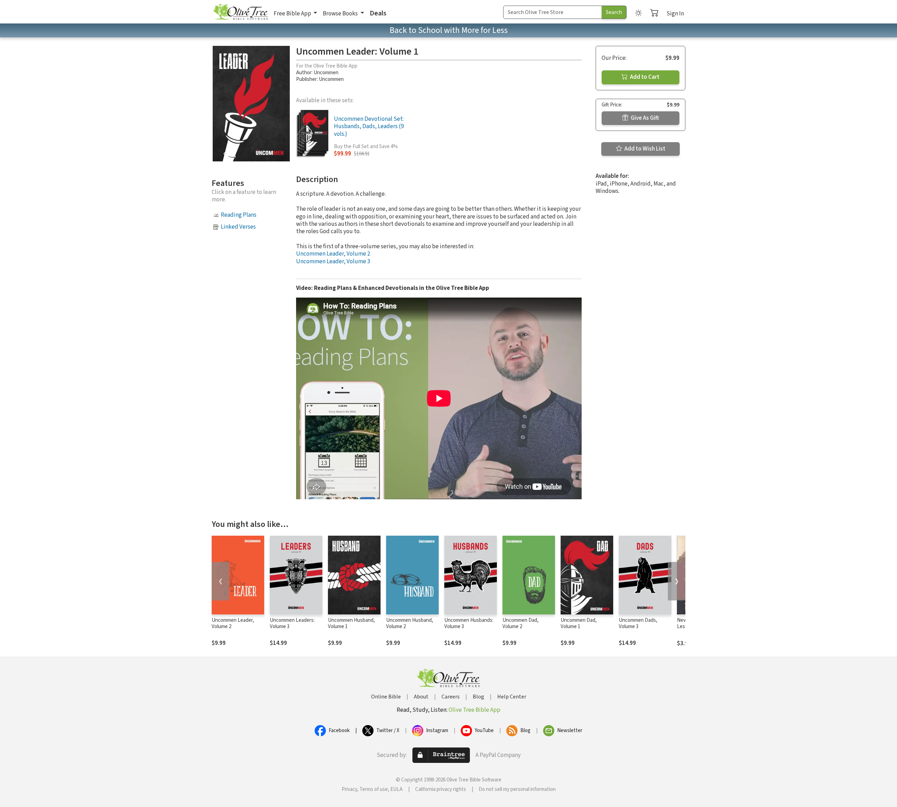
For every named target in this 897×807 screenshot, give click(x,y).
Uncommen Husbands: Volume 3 (468, 624)
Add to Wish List (644, 149)
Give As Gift (644, 118)
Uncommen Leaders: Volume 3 (292, 624)
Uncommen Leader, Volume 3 (333, 261)
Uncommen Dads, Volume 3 (638, 624)
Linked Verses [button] (238, 227)
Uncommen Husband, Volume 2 (409, 624)
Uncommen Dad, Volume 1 (579, 624)
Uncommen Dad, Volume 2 (520, 624)
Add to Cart (644, 77)
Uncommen (326, 72)
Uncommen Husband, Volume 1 (351, 624)
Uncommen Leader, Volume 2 (333, 254)
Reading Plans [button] (238, 215)
